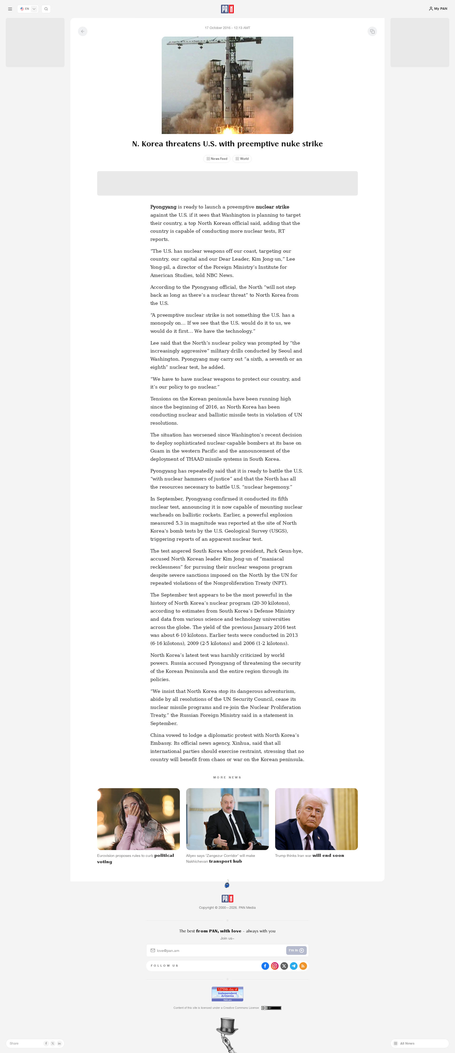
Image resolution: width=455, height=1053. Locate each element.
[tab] (286, 155)
